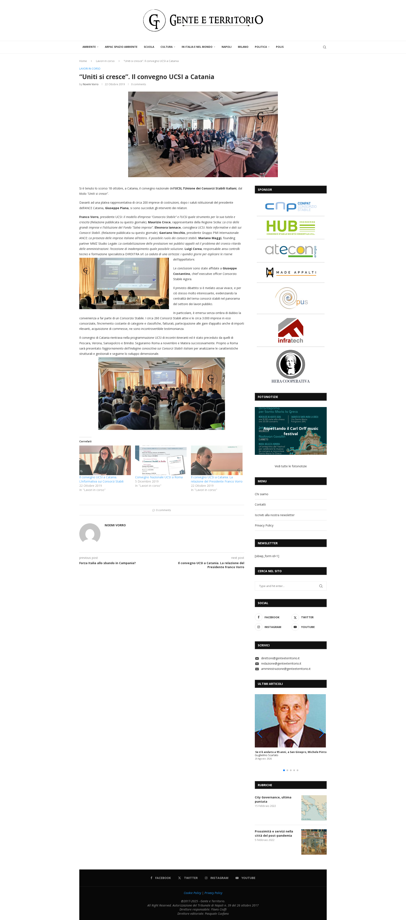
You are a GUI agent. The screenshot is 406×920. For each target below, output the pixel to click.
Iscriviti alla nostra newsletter (275, 515)
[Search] (324, 47)
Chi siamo (261, 494)
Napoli (227, 47)
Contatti (260, 504)
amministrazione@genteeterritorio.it (286, 669)
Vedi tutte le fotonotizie (291, 466)
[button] (258, 430)
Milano (243, 47)
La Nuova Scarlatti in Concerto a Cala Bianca (290, 431)
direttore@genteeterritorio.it (280, 658)
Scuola (149, 47)
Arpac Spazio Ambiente (121, 47)
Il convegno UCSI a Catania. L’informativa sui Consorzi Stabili (101, 479)
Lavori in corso (105, 61)
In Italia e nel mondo (197, 47)
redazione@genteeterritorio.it (281, 663)
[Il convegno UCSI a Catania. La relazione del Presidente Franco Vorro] (217, 460)
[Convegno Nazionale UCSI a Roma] (161, 460)
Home (83, 61)
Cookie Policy (192, 893)
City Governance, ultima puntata (273, 799)
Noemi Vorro (91, 84)
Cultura (166, 47)
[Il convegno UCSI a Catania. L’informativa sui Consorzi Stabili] (105, 460)
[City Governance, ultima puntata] (314, 808)
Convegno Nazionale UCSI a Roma (159, 477)
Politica (261, 47)
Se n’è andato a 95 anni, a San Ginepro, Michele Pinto (290, 752)
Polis (280, 47)
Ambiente (89, 47)
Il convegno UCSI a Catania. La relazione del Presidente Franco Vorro (217, 479)
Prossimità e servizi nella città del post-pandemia (274, 833)
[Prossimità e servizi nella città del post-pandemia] (314, 842)
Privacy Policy (264, 525)
